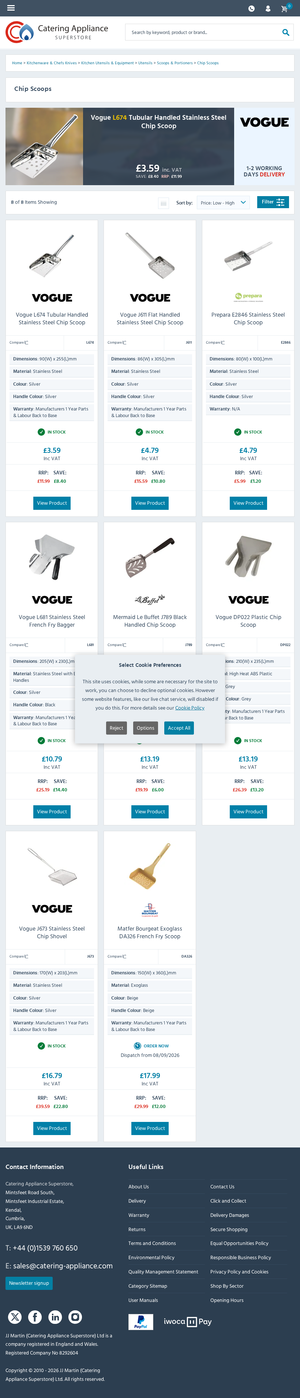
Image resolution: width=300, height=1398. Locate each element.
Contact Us (222, 1186)
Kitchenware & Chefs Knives (52, 63)
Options (145, 728)
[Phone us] (251, 8)
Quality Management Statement (163, 1271)
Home (17, 63)
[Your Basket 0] (284, 8)
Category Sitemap (147, 1286)
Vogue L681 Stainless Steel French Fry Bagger (52, 620)
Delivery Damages (229, 1215)
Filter (268, 202)
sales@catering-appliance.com (63, 1265)
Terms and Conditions (152, 1243)
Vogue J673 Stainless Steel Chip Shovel (52, 932)
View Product (52, 502)
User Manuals (143, 1300)
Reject (116, 728)
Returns (137, 1229)
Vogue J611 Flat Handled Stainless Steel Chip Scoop (150, 318)
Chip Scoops (208, 63)
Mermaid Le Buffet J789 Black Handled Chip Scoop (150, 620)
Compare (17, 342)
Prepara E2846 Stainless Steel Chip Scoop (248, 318)
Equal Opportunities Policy (239, 1243)
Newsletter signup (29, 1283)
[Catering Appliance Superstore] (56, 32)
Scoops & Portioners (175, 63)
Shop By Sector (227, 1286)
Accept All (179, 728)
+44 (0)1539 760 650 (45, 1247)
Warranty (138, 1215)
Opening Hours (227, 1300)
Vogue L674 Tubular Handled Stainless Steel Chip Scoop (52, 318)
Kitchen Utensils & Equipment (107, 63)
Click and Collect (228, 1200)
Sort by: (185, 203)
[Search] (286, 32)
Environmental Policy (151, 1257)
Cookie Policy (190, 707)
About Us (138, 1186)
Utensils (145, 63)
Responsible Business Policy (240, 1257)
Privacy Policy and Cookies (239, 1271)
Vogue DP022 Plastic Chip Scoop (248, 620)
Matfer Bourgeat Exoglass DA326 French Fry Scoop (150, 932)
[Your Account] (268, 8)
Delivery (137, 1200)
